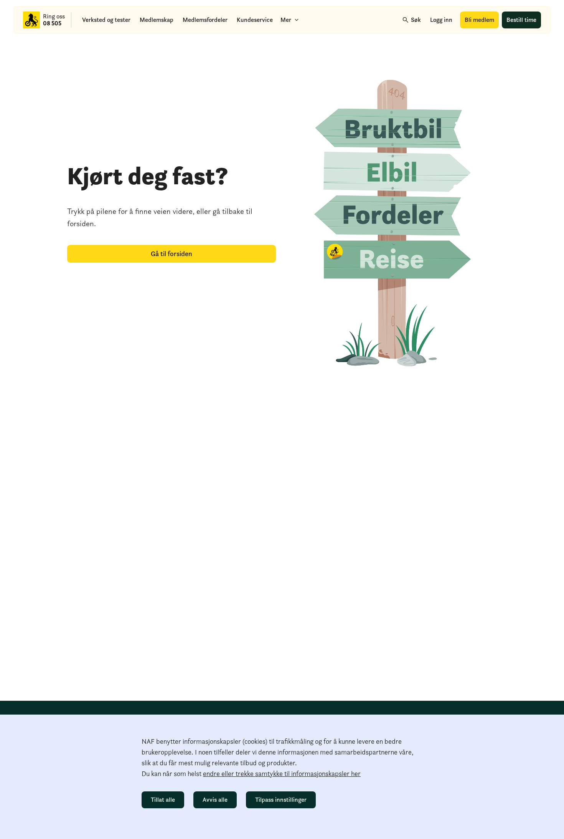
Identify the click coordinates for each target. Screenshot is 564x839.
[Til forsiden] (31, 20)
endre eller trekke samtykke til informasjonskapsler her (282, 773)
